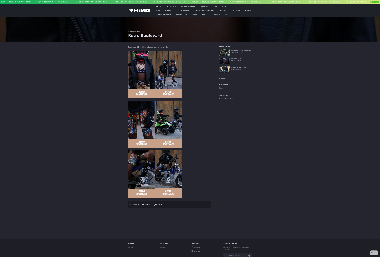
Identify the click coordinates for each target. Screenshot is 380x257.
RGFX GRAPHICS (181, 14)
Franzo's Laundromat (238, 67)
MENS (158, 10)
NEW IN (158, 7)
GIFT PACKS (204, 7)
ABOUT (194, 14)
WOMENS (168, 10)
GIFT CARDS (223, 10)
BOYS (215, 7)
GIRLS (224, 7)
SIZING (204, 14)
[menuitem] (159, 7)
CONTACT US (216, 14)
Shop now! (374, 2)
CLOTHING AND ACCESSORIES (204, 10)
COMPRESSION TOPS (188, 7)
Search (221, 88)
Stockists (163, 247)
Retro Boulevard (236, 59)
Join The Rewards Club (163, 14)
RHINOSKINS (171, 7)
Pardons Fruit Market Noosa (241, 50)
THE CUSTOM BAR (183, 10)
